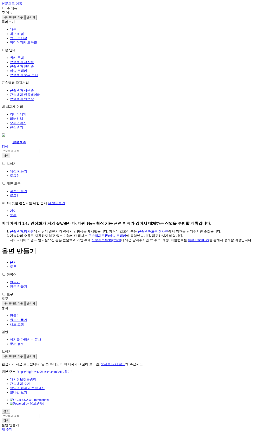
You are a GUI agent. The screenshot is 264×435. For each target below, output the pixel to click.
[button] (3, 8)
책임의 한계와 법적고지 (27, 388)
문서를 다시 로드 (113, 364)
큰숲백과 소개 (20, 383)
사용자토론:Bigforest (106, 240)
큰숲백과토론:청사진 (153, 231)
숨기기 (31, 17)
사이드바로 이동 (13, 17)
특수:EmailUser (198, 240)
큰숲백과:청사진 (22, 231)
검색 (6, 155)
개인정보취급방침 (23, 379)
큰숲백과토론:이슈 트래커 (107, 235)
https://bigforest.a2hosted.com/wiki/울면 (44, 371)
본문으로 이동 (12, 3)
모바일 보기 (18, 392)
